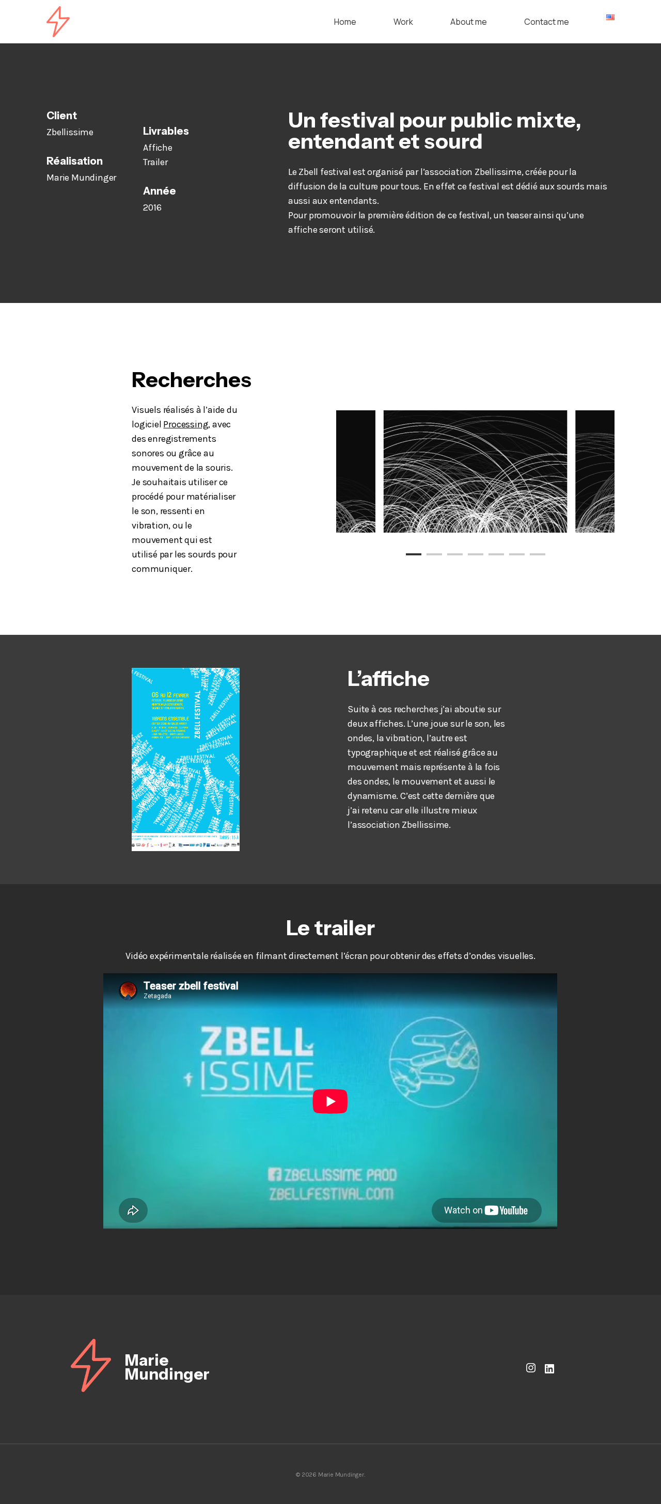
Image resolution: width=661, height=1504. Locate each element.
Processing (185, 424)
